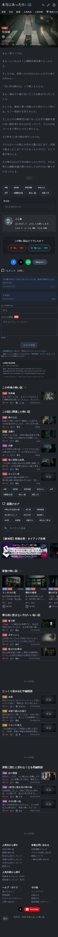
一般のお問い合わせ (40, 859)
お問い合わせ (8, 901)
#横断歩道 (18, 192)
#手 (6, 192)
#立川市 (27, 514)
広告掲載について (39, 849)
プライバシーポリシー (12, 898)
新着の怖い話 (8, 852)
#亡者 (28, 509)
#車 (6, 187)
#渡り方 (45, 192)
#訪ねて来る (45, 520)
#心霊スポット (11, 514)
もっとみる (29, 681)
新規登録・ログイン (39, 354)
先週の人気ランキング (12, 859)
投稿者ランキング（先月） (14, 879)
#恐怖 (16, 187)
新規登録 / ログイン (40, 901)
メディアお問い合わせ (41, 852)
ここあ (18, 218)
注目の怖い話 (8, 849)
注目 (11, 11)
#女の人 (41, 187)
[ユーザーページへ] (9, 221)
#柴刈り (30, 520)
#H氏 (7, 520)
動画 (18, 11)
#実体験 (28, 187)
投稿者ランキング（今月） (14, 876)
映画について (37, 856)
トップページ (37, 891)
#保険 (17, 520)
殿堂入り (6, 866)
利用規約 (6, 351)
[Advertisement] (29, 669)
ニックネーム (7, 305)
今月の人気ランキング (12, 862)
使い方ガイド (8, 891)
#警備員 (40, 509)
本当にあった (16, 4)
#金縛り (40, 514)
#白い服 (32, 192)
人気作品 (28, 11)
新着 (4, 11)
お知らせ (35, 895)
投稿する (35, 898)
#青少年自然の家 (12, 509)
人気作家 (39, 11)
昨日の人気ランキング (12, 856)
